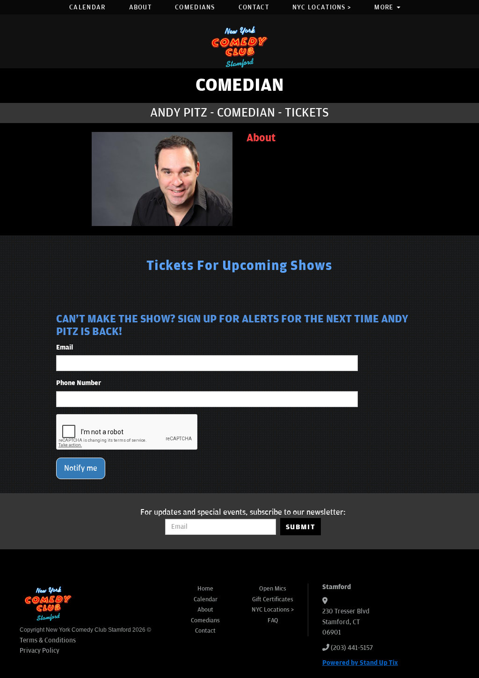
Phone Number (78, 383)
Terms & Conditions (48, 640)
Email (64, 347)
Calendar (87, 7)
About (140, 7)
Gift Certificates (272, 599)
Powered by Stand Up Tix (360, 663)
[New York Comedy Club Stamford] (239, 47)
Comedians (195, 7)
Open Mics (272, 588)
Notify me (80, 468)
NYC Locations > (321, 7)
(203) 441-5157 (352, 648)
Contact (254, 7)
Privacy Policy (39, 651)
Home (205, 588)
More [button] (385, 7)
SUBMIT (300, 527)
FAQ (273, 620)
